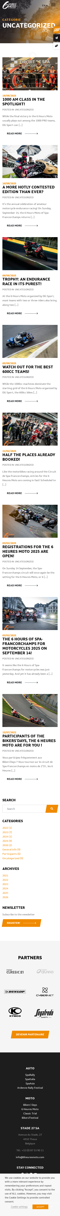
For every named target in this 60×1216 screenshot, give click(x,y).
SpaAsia (30, 1083)
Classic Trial (30, 1113)
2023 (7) (7, 832)
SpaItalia (30, 1079)
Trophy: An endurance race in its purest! (26, 281)
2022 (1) (7, 827)
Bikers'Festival (30, 1117)
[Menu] (53, 4)
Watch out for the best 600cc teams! (27, 369)
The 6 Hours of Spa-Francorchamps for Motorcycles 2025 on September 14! (24, 646)
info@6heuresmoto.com (30, 1157)
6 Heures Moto (30, 1109)
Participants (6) (11, 853)
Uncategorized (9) (12, 858)
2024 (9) (7, 840)
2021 (5, 875)
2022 (5, 879)
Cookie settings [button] (19, 1206)
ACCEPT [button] (40, 1206)
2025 (5, 892)
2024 (5, 888)
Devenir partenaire (30, 1034)
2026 (5, 897)
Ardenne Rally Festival (30, 1087)
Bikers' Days (30, 1104)
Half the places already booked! (28, 457)
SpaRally (30, 1074)
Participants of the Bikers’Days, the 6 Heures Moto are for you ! (29, 741)
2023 (5, 884)
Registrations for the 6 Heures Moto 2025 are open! (27, 551)
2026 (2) (7, 845)
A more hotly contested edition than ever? (28, 189)
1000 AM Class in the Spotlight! (23, 101)
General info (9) (11, 849)
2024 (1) (7, 836)
